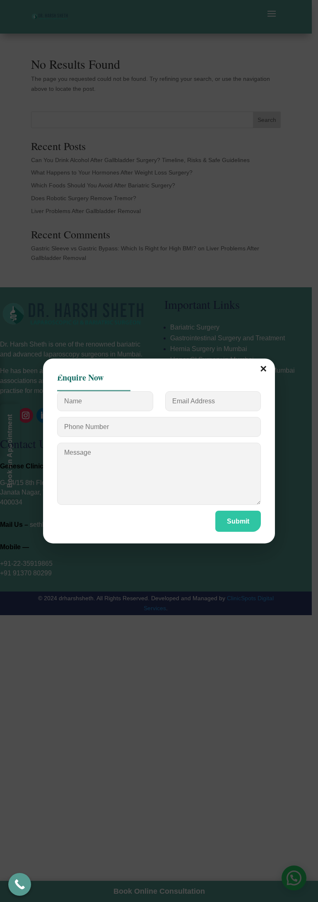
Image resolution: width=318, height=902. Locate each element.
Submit (238, 521)
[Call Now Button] (19, 884)
